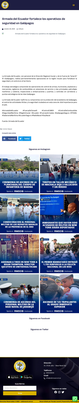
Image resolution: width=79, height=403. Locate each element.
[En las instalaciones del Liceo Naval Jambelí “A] (19, 213)
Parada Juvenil (56, 401)
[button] (73, 5)
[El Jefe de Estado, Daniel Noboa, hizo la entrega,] (59, 253)
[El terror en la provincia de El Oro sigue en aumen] (59, 173)
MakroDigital (74, 401)
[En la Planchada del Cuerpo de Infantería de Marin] (19, 173)
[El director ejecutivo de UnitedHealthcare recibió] (19, 253)
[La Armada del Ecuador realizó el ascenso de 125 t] (59, 293)
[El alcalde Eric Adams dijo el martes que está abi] (59, 213)
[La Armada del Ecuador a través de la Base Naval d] (19, 293)
